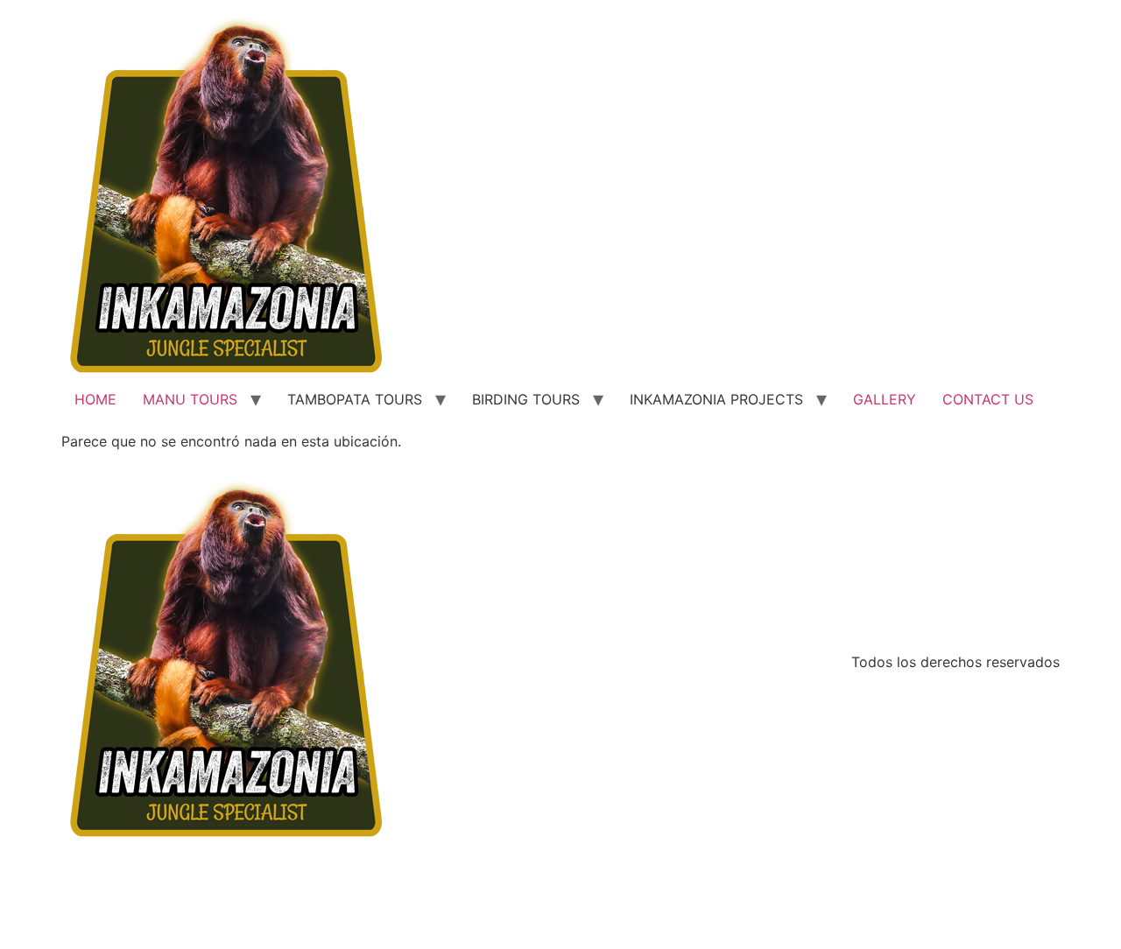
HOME (95, 399)
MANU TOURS (190, 399)
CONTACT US (987, 399)
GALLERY (884, 399)
